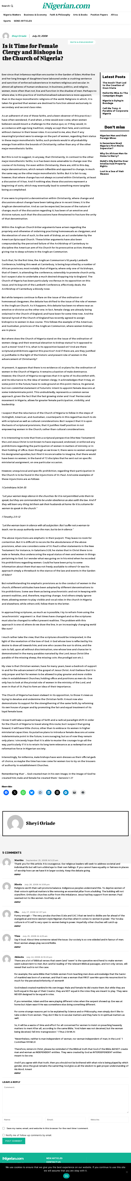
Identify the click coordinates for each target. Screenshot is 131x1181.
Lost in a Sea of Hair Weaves (112, 173)
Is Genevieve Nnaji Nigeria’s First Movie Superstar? (112, 145)
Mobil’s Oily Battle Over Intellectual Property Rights (114, 163)
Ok (66, 1176)
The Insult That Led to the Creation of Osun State (114, 85)
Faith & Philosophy (81, 42)
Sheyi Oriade (19, 35)
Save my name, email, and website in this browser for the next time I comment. (47, 1128)
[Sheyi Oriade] (6, 36)
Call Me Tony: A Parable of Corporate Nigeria (115, 110)
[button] (8, 6)
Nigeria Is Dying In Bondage (113, 102)
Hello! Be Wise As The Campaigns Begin (115, 94)
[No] (126, 1172)
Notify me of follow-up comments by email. (29, 1135)
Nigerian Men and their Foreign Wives (113, 137)
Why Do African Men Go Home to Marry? (113, 155)
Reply (17, 874)
